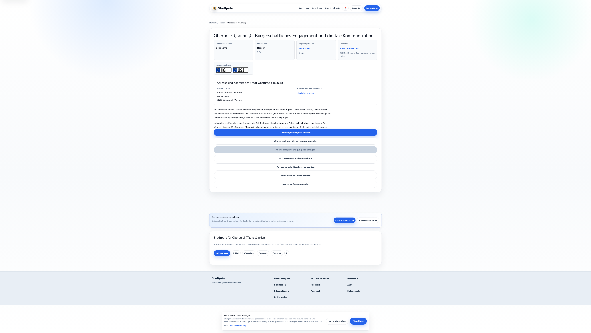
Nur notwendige (337, 321)
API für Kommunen (320, 278)
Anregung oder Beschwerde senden (296, 166)
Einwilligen (358, 321)
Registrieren (372, 8)
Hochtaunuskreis (349, 48)
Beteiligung (317, 8)
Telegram (276, 253)
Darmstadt (304, 48)
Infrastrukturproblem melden (295, 158)
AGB (349, 285)
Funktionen (304, 8)
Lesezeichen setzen (344, 220)
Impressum (352, 278)
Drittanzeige (280, 297)
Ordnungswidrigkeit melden (295, 132)
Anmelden (356, 8)
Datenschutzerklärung (237, 326)
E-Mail (236, 253)
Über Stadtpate (332, 8)
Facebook (263, 253)
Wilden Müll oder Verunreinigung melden (295, 141)
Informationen (281, 291)
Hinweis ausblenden (367, 220)
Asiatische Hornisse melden (296, 175)
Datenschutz (353, 291)
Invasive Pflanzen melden (295, 184)
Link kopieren (221, 253)
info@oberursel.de (305, 92)
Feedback (315, 285)
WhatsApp (249, 253)
